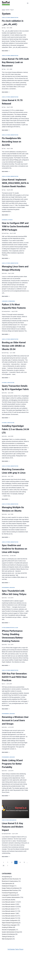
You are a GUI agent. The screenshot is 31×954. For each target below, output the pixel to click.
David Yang (5, 233)
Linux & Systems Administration (10, 17)
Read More (5, 50)
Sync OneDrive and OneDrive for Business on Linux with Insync (14, 548)
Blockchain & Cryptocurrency (10, 881)
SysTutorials (11, 949)
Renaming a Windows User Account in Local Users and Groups (15, 720)
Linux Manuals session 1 (9, 902)
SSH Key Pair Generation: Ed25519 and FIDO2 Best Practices (14, 677)
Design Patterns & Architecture (10, 888)
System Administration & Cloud (10, 627)
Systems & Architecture (8, 382)
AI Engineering (6, 876)
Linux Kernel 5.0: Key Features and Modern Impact (12, 826)
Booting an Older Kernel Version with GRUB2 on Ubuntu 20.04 (14, 346)
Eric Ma (5, 273)
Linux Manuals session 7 (9, 913)
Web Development (7, 939)
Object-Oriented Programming (10, 922)
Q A (4, 683)
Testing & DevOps (7, 936)
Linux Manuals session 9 (9, 918)
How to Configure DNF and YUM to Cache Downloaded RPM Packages (15, 226)
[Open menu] (27, 3)
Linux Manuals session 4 (9, 909)
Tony (4, 27)
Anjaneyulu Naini (7, 833)
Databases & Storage (7, 219)
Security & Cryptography (8, 929)
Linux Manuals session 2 (9, 904)
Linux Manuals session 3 (9, 906)
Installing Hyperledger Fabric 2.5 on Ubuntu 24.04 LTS (15, 429)
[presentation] (15, 809)
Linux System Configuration (9, 820)
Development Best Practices (10, 890)
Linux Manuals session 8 (9, 916)
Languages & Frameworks (8, 301)
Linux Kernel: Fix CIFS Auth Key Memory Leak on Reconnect (15, 62)
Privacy (21, 949)
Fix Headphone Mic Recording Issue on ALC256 (11, 141)
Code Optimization (7, 883)
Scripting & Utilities (7, 927)
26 (3, 865)
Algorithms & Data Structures (10, 879)
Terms (17, 949)
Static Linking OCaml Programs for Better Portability (12, 763)
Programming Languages (8, 587)
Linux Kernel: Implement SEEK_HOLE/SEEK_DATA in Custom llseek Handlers (15, 183)
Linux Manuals (6, 899)
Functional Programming (9, 893)
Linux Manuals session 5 (9, 911)
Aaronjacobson (6, 311)
